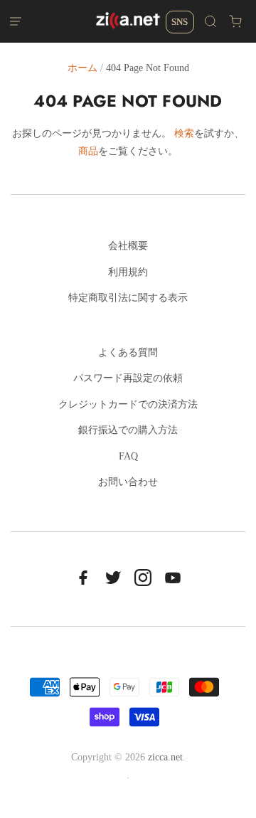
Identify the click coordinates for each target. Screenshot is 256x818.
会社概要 (128, 245)
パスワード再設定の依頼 (128, 378)
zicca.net (165, 757)
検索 (184, 133)
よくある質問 (128, 352)
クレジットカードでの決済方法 (128, 404)
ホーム (82, 68)
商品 (88, 151)
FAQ (128, 456)
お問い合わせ (128, 482)
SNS (179, 21)
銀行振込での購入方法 (128, 430)
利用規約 (128, 272)
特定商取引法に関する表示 (128, 297)
